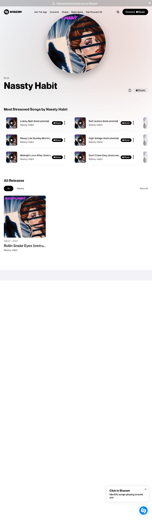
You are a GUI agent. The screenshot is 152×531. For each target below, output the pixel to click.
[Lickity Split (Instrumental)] (36, 123)
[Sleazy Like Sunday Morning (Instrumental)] (36, 140)
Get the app (40, 12)
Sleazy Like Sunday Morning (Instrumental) (43, 138)
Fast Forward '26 (94, 12)
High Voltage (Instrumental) (104, 138)
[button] (150, 2)
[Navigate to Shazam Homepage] (13, 11)
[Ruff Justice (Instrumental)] (104, 123)
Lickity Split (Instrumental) (34, 121)
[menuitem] (40, 11)
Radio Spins (77, 12)
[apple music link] (140, 90)
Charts (65, 12)
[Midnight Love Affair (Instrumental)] (36, 157)
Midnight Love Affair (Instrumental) (39, 155)
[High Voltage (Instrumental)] (104, 140)
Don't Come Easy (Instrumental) (106, 155)
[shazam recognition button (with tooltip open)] (143, 510)
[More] (64, 123)
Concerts (54, 12)
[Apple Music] (9, 255)
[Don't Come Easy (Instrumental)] (104, 157)
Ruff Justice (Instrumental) (103, 121)
